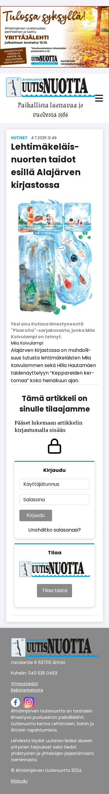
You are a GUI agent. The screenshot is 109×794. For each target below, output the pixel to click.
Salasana (34, 499)
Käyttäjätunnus (41, 484)
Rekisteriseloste (27, 690)
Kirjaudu (36, 515)
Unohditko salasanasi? (54, 529)
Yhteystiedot (24, 684)
